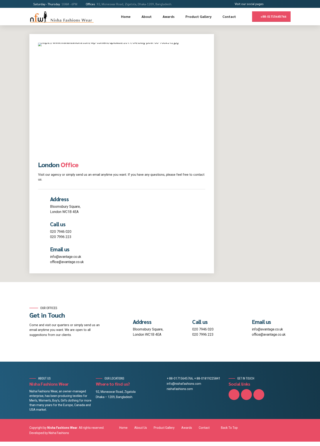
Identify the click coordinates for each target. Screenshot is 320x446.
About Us (140, 427)
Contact (229, 16)
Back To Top (229, 427)
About (146, 16)
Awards (169, 16)
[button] (308, 163)
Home (126, 16)
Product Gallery (198, 16)
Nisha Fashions (59, 433)
